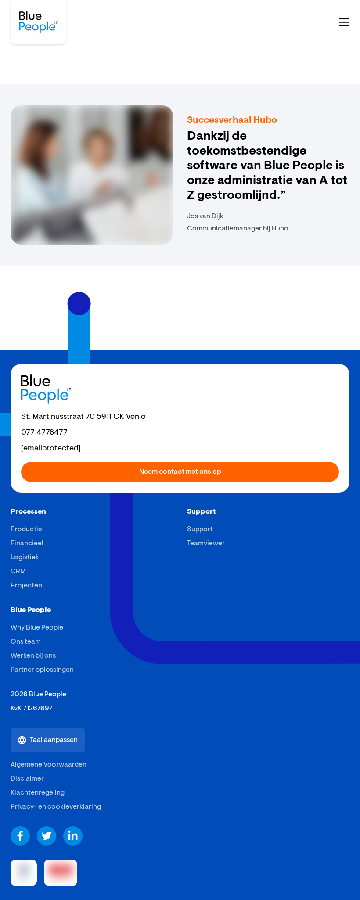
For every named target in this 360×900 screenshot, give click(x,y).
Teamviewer (206, 543)
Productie (26, 529)
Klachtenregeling (38, 792)
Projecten (26, 585)
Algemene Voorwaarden (48, 764)
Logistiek (25, 557)
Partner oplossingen (42, 669)
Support (200, 529)
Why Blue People (37, 627)
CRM (18, 571)
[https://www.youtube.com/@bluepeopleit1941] (46, 836)
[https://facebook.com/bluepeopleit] (20, 836)
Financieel (27, 543)
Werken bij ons (33, 655)
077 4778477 (44, 433)
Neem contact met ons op (180, 471)
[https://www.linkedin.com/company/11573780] (73, 836)
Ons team (26, 641)
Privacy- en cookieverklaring (56, 806)
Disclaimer (27, 778)
